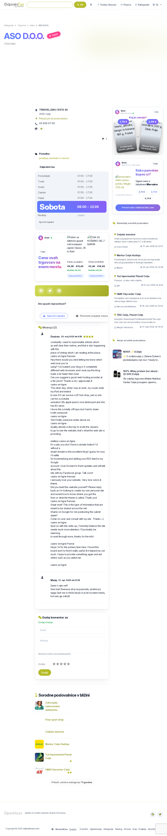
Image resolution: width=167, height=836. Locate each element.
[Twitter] (160, 814)
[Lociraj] (91, 5)
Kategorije (108, 829)
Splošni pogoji (154, 829)
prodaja (43, 158)
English (72, 829)
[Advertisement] (83, 76)
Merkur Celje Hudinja (57, 744)
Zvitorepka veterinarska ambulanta (52, 706)
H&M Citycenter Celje (57, 769)
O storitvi (84, 829)
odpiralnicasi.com (31, 828)
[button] (157, 5)
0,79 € (154, 192)
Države (127, 829)
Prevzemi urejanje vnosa (93, 315)
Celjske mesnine (54, 731)
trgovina (9, 43)
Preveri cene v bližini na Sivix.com (138, 207)
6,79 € (148, 198)
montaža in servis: (59, 158)
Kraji (135, 829)
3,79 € (141, 192)
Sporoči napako (46, 222)
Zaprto (55, 35)
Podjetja (142, 829)
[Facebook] (153, 814)
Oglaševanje (96, 829)
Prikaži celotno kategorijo (72, 782)
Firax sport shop (54, 719)
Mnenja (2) (49, 327)
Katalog (118, 829)
